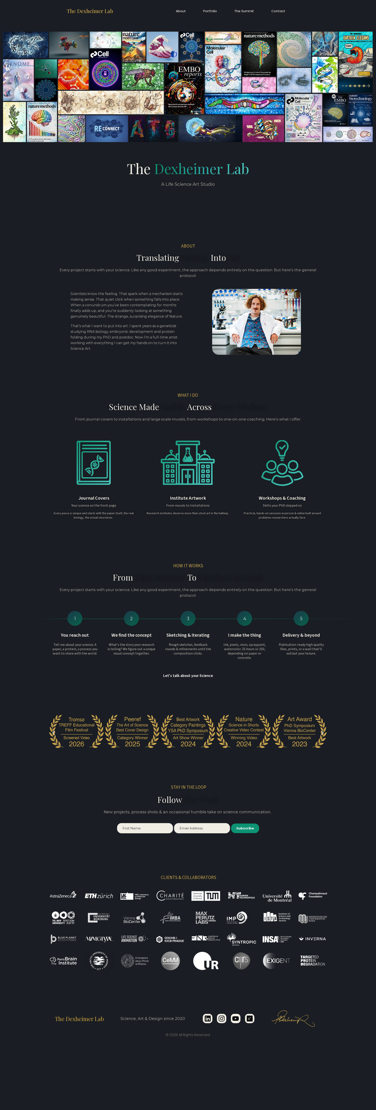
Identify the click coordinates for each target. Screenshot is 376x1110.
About (181, 11)
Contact (278, 11)
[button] (53, 732)
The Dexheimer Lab (90, 10)
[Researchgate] (249, 1018)
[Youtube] (235, 1018)
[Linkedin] (207, 1018)
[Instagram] (221, 1018)
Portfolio (210, 11)
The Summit (244, 11)
